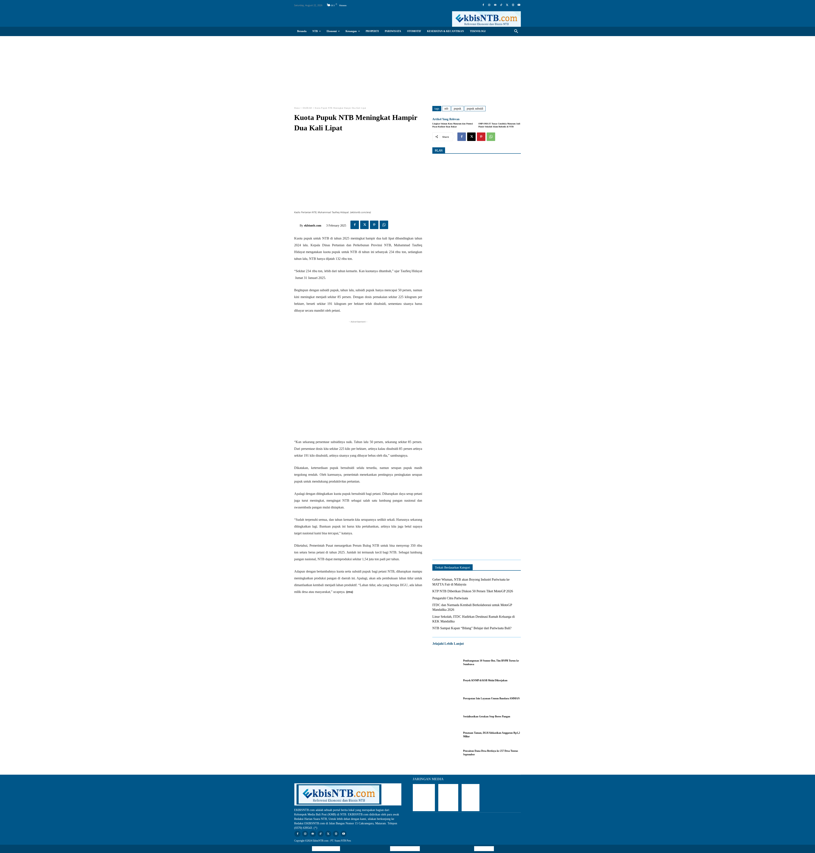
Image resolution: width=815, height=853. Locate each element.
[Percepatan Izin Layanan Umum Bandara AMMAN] (445, 699)
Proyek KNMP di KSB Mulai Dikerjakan (485, 680)
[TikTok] (501, 5)
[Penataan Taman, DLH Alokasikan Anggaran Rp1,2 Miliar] (445, 735)
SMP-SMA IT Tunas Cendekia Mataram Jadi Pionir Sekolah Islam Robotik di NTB (499, 125)
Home (297, 108)
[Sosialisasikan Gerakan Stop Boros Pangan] (445, 717)
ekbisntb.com (312, 225)
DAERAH (307, 108)
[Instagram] (489, 5)
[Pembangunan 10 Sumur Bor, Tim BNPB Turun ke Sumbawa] (445, 662)
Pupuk (457, 108)
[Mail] (495, 5)
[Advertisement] (407, 68)
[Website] (513, 5)
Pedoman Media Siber (405, 848)
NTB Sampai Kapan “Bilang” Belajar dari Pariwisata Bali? (471, 628)
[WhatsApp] (384, 225)
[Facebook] (483, 5)
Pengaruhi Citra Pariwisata (450, 598)
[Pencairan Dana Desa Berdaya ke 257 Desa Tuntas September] (445, 753)
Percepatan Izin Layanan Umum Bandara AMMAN (491, 698)
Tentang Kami (484, 848)
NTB (446, 108)
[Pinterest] (374, 225)
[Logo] (486, 19)
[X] (507, 5)
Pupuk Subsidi (475, 108)
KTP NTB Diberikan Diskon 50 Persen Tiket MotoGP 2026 (472, 591)
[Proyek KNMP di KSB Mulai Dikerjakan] (445, 680)
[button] (516, 31)
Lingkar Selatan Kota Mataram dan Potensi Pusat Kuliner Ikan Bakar (452, 125)
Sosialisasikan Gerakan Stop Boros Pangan (486, 716)
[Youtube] (519, 5)
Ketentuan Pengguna (326, 848)
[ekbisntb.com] (297, 226)
